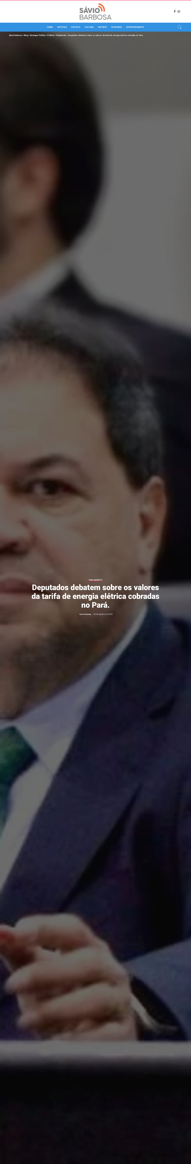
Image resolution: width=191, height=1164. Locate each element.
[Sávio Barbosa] (95, 11)
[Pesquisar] (179, 27)
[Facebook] (175, 11)
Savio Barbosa (85, 614)
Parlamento (95, 580)
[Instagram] (179, 11)
